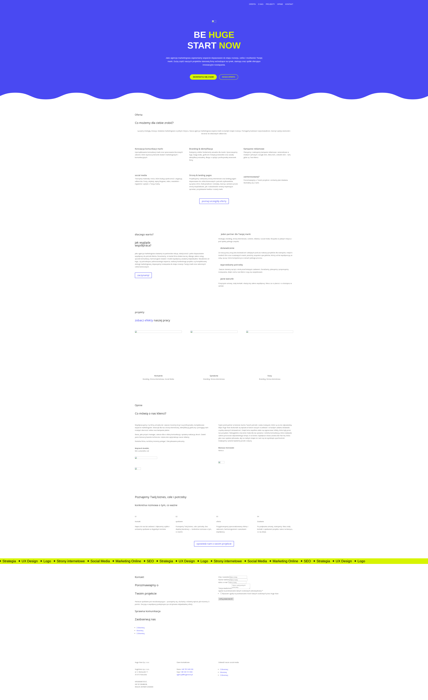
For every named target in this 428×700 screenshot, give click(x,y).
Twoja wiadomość (225, 588)
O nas (260, 4)
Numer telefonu (224, 580)
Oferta (252, 4)
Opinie (280, 4)
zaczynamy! (143, 275)
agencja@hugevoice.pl (185, 675)
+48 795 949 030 (187, 669)
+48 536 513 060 (186, 672)
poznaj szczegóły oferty (214, 201)
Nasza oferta (228, 77)
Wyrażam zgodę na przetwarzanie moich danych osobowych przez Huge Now (250, 594)
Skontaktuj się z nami (203, 77)
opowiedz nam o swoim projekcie (214, 543)
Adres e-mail (223, 582)
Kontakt (289, 4)
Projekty (270, 4)
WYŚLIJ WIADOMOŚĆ (226, 599)
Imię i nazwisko (223, 577)
